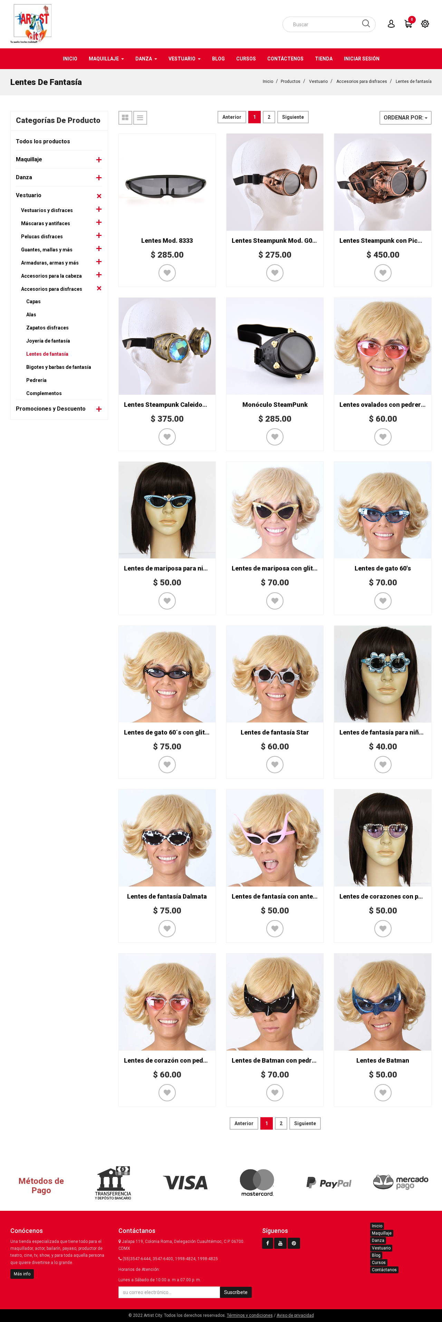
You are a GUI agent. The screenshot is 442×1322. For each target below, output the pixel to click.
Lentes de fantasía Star (275, 732)
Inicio (268, 81)
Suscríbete (236, 1292)
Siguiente (293, 117)
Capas (33, 301)
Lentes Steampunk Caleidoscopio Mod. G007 (189, 404)
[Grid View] (125, 118)
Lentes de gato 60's (383, 568)
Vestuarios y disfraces (47, 210)
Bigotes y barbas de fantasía (58, 367)
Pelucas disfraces (42, 236)
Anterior (231, 117)
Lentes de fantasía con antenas (278, 896)
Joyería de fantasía (48, 341)
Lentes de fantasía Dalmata (167, 896)
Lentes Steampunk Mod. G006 (275, 240)
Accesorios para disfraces (361, 81)
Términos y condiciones (250, 1315)
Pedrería (36, 380)
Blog (376, 1255)
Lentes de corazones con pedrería (389, 896)
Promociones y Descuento (51, 408)
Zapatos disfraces (47, 327)
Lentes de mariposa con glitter (276, 568)
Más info (22, 1274)
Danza (24, 177)
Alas (31, 314)
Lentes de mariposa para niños (169, 568)
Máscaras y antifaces (45, 223)
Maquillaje (29, 159)
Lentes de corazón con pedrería (170, 1060)
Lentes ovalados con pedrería (382, 404)
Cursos (379, 1262)
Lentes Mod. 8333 (167, 240)
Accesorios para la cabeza (51, 276)
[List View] (140, 118)
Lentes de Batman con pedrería (277, 1060)
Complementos (44, 393)
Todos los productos (43, 141)
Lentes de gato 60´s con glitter (168, 732)
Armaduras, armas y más (50, 263)
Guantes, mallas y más (47, 249)
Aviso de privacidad (295, 1315)
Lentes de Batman (382, 1060)
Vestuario (318, 81)
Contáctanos (384, 1269)
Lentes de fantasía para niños (382, 732)
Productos (290, 81)
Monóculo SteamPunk (275, 404)
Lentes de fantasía (414, 81)
